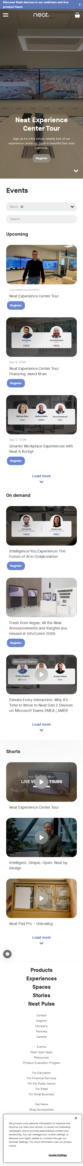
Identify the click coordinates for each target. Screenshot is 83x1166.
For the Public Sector (42, 1083)
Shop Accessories (41, 1110)
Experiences (41, 978)
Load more (41, 476)
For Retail (42, 1089)
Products (41, 970)
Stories (41, 995)
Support (41, 1021)
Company (41, 1026)
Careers (41, 1037)
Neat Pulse (41, 1003)
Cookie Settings (58, 1155)
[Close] (76, 1118)
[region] (42, 1138)
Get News (41, 1104)
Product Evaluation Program (41, 1063)
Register (16, 305)
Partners (41, 1031)
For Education (41, 1073)
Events (41, 1047)
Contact (41, 1015)
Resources (41, 1057)
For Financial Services (41, 1078)
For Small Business (41, 1094)
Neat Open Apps (41, 1052)
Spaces (41, 987)
